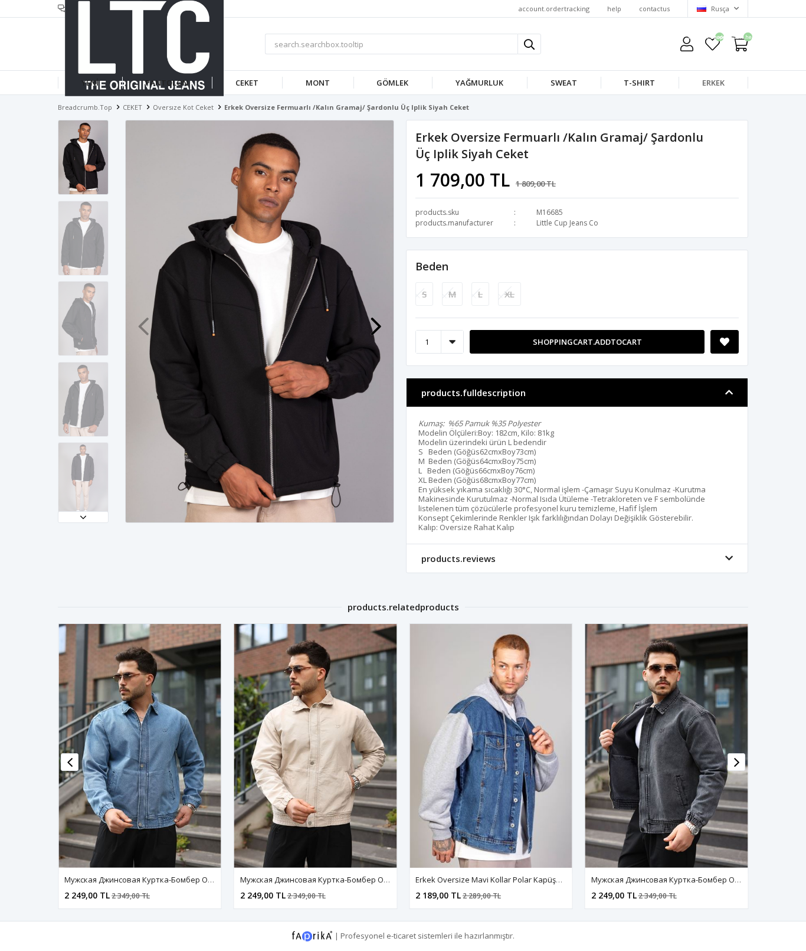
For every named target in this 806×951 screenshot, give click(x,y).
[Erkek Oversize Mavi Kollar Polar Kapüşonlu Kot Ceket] (490, 746)
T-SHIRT (639, 82)
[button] (83, 517)
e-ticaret (401, 935)
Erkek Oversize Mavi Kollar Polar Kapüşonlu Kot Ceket (511, 879)
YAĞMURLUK (479, 82)
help (614, 8)
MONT (318, 82)
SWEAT (564, 82)
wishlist (712, 39)
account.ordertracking (554, 8)
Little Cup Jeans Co (567, 223)
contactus (654, 8)
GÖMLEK (392, 82)
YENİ (90, 82)
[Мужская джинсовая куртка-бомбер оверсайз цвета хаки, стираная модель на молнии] (139, 746)
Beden (431, 266)
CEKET (246, 82)
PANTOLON (166, 82)
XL (509, 294)
